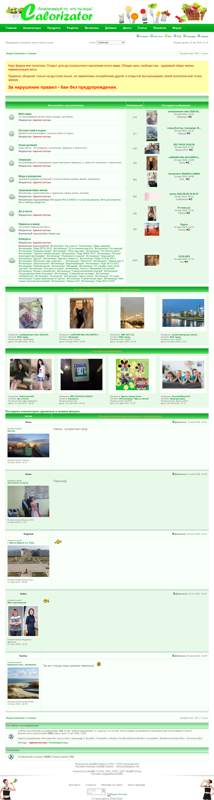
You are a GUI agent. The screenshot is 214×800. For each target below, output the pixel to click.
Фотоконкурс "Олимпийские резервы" (75, 273)
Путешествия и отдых (32, 130)
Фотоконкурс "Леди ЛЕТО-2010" (98, 281)
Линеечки (159, 27)
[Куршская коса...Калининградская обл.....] (23, 698)
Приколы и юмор (29, 224)
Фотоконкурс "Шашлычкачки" (34, 263)
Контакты (74, 785)
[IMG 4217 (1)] (132, 327)
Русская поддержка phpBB (107, 774)
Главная (11, 27)
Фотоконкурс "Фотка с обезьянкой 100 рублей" (90, 268)
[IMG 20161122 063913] (81, 389)
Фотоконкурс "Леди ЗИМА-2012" (79, 253)
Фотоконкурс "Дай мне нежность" (61, 258)
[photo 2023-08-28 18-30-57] (152, 200)
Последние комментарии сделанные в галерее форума (42, 411)
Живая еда (54, 233)
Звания (204, 36)
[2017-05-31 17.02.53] (28, 516)
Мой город (25, 113)
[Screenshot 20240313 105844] (152, 186)
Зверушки (25, 159)
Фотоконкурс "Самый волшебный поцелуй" (80, 271)
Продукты (54, 27)
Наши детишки (28, 145)
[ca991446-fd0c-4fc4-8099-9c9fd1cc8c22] (152, 170)
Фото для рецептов (111, 199)
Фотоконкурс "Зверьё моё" (66, 281)
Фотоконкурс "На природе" (109, 248)
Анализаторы (32, 27)
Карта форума (136, 785)
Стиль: (92, 42)
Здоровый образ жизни (33, 190)
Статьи (142, 27)
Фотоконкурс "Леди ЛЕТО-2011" (102, 263)
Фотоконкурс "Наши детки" (100, 256)
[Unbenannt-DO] (31, 389)
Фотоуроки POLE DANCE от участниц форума (74, 199)
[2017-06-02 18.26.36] (152, 153)
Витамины (92, 27)
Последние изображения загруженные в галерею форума (107, 289)
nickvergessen (130, 764)
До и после (25, 211)
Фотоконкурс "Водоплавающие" (67, 263)
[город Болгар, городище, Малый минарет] (152, 140)
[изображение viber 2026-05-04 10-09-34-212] (152, 124)
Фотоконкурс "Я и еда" (107, 276)
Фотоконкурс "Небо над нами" (69, 251)
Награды (191, 36)
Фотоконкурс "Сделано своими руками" (40, 253)
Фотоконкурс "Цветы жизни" (79, 276)
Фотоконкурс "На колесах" (49, 276)
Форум (177, 27)
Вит (169, 36)
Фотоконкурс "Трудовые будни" (35, 251)
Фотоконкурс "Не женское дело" (103, 251)
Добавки (111, 27)
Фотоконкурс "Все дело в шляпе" (46, 268)
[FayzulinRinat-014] (183, 387)
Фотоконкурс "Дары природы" (94, 246)
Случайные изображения (107, 351)
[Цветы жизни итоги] (132, 389)
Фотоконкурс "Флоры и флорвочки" (37, 271)
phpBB (91, 771)
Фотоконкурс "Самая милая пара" (85, 278)
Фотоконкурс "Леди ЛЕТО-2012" (35, 248)
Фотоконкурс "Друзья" (30, 258)
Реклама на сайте (111, 785)
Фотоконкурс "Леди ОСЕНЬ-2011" (97, 258)
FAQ (178, 36)
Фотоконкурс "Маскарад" (65, 266)
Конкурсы (25, 239)
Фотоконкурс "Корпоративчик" (34, 266)
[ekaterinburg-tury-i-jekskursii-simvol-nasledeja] (183, 326)
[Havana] (28, 456)
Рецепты (73, 27)
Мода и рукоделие (30, 176)
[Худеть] (152, 235)
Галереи (143, 36)
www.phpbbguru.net (127, 766)
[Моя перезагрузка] (23, 636)
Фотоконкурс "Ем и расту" (64, 246)
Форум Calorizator (15, 53)
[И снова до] (152, 220)
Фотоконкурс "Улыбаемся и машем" (66, 256)
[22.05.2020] (152, 265)
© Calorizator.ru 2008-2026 (107, 798)
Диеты (127, 27)
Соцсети (91, 785)
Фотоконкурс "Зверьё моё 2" (108, 261)
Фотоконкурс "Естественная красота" (73, 248)
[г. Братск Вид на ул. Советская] (28, 576)
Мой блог (158, 36)
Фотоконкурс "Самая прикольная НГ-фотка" (42, 278)
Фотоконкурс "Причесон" (79, 261)
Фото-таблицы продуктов (32, 202)
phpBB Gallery (97, 764)
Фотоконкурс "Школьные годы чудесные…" (42, 261)
